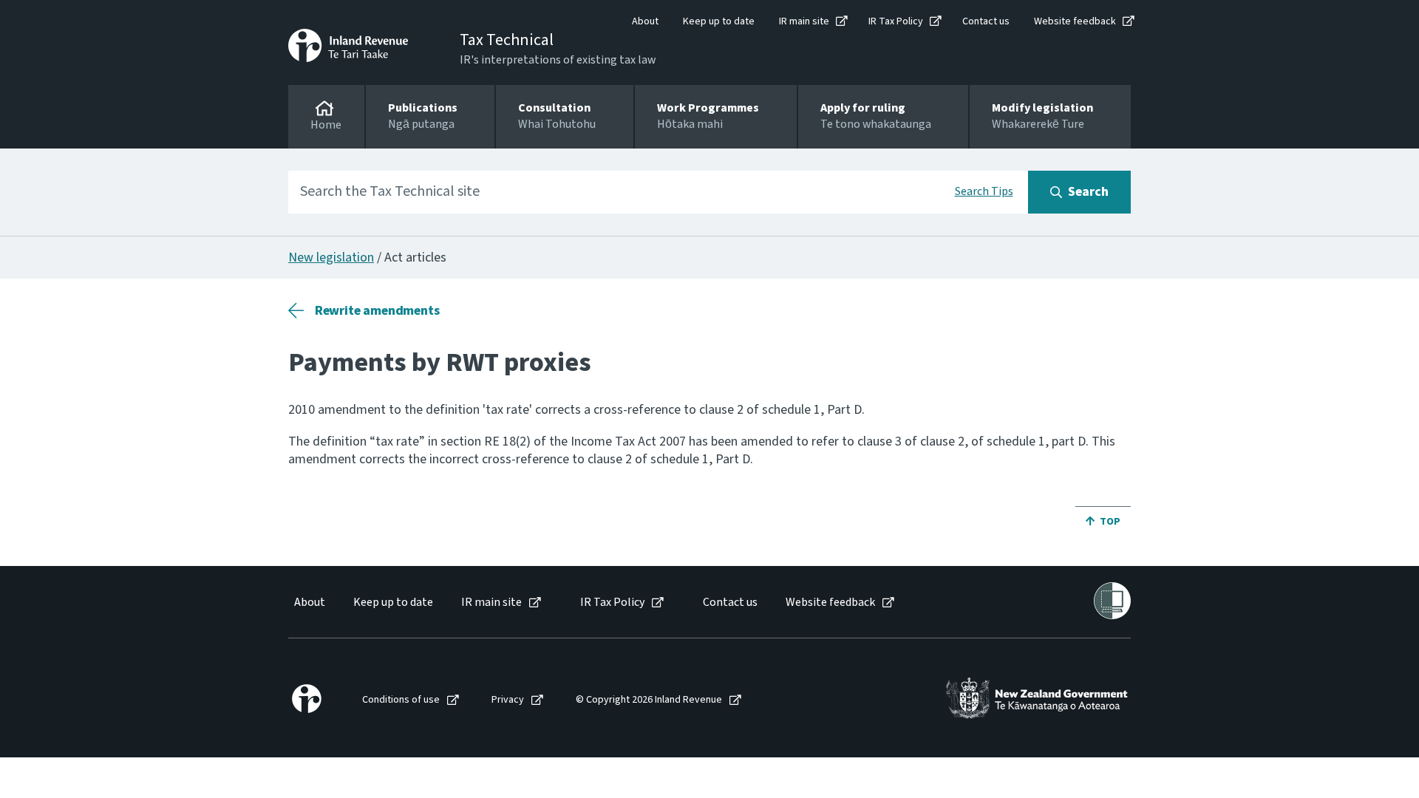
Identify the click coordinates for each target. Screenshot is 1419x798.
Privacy (507, 700)
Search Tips (984, 191)
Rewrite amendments (377, 310)
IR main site (804, 21)
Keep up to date (719, 21)
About (645, 21)
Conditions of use (401, 700)
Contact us (986, 21)
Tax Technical (507, 40)
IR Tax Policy (895, 21)
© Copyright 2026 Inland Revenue (649, 700)
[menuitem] (308, 603)
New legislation (331, 257)
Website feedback (1075, 21)
